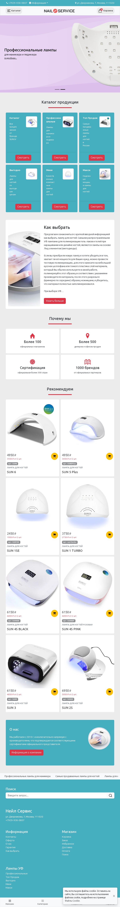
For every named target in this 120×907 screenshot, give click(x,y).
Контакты (11, 836)
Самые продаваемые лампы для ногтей (77, 776)
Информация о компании (26, 752)
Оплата (66, 851)
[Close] (114, 896)
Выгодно (10, 880)
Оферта (10, 840)
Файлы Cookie (72, 901)
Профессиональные (17, 873)
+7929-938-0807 (17, 3)
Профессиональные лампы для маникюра (27, 776)
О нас (9, 843)
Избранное (68, 843)
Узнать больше (55, 300)
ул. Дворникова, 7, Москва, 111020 (95, 3)
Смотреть (23, 157)
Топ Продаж (12, 877)
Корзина (66, 836)
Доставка (67, 847)
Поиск (65, 854)
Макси (9, 887)
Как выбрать (12, 851)
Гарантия (10, 847)
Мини (8, 884)
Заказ (65, 840)
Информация (39, 3)
